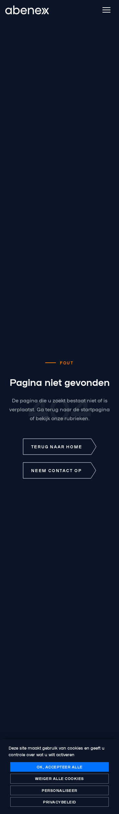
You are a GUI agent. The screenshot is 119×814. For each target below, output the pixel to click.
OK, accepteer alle (60, 766)
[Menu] (106, 10)
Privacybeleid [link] (59, 801)
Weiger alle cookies (59, 778)
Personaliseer (59, 790)
